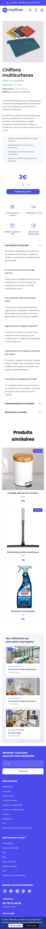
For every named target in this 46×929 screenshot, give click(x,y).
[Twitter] (29, 891)
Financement (8, 796)
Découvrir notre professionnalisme (17, 828)
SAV (4, 823)
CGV (4, 871)
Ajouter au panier (23, 192)
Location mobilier (9, 800)
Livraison (6, 814)
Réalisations (7, 786)
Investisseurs (7, 843)
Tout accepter (15, 926)
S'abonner (23, 771)
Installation (7, 819)
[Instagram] (4, 891)
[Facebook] (11, 891)
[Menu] (42, 10)
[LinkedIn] (17, 891)
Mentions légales (9, 866)
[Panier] (36, 10)
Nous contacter (9, 861)
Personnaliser (31, 926)
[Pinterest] (23, 891)
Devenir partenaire (10, 848)
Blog (4, 857)
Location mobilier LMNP (12, 805)
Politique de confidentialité (13, 875)
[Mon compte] (30, 10)
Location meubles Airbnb (13, 809)
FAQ (4, 852)
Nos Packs (6, 791)
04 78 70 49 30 (11, 903)
